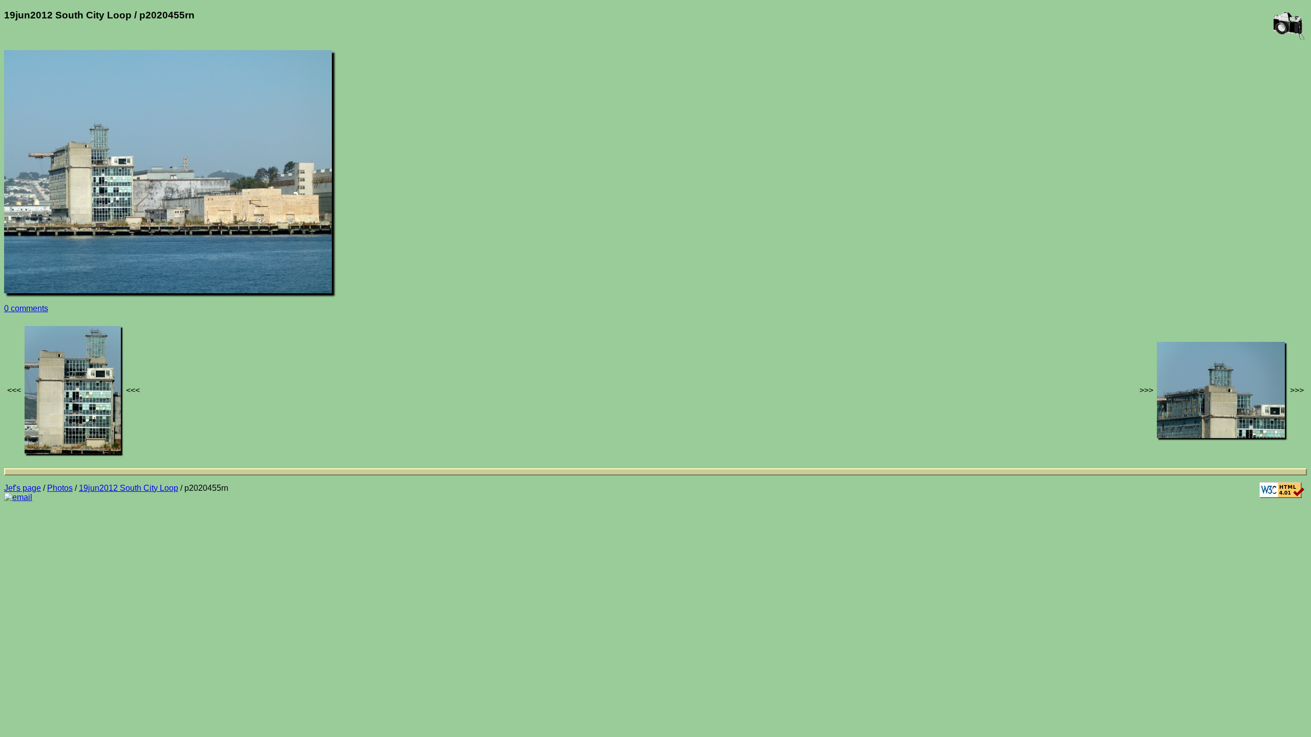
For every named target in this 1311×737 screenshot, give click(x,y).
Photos (60, 488)
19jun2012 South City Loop (128, 488)
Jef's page (22, 488)
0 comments (26, 308)
